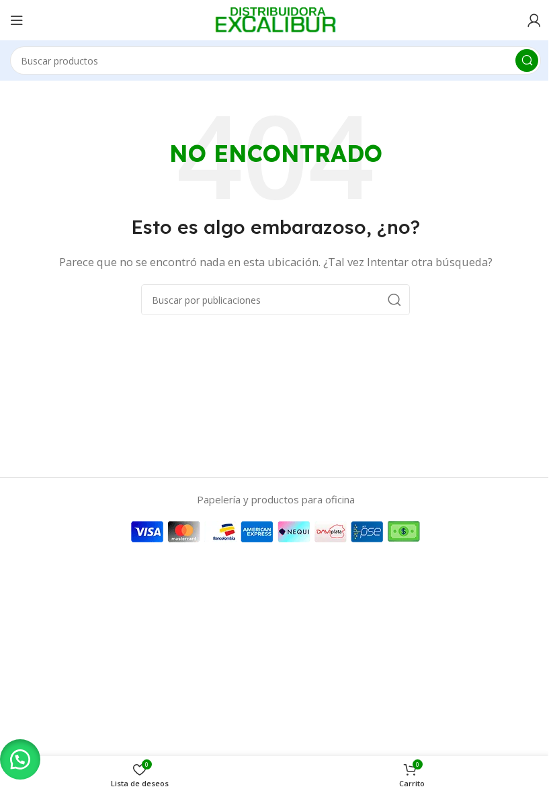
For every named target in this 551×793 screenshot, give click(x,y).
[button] (20, 759)
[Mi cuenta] (534, 20)
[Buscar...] (526, 60)
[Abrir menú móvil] (16, 20)
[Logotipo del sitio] (275, 19)
